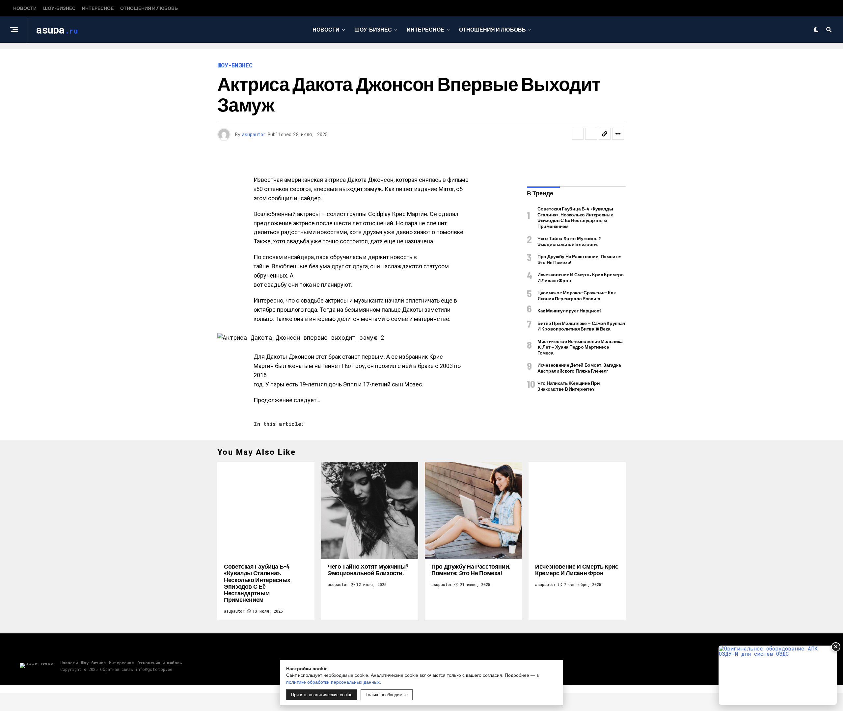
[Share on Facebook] (578, 134)
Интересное (98, 8)
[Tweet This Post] (591, 134)
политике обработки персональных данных (333, 682)
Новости (25, 8)
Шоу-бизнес (59, 8)
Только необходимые (387, 694)
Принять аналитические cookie (321, 694)
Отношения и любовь (149, 8)
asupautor (254, 134)
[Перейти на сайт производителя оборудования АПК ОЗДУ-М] (778, 675)
